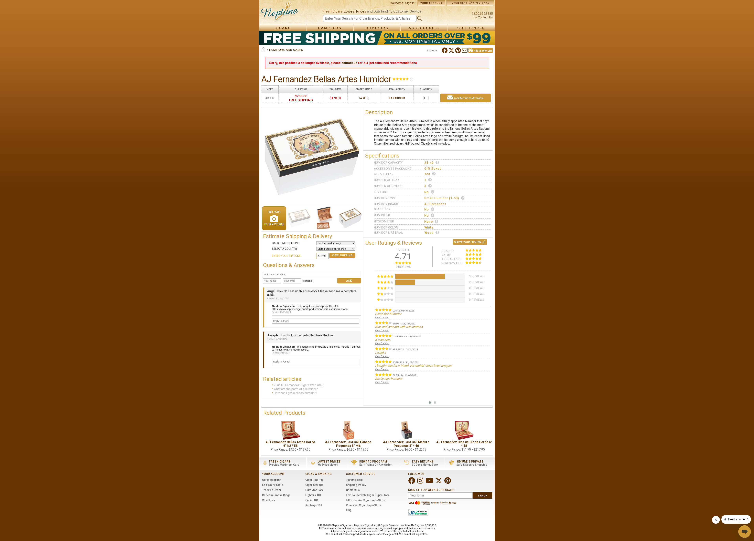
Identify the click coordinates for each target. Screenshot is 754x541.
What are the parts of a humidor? (296, 389)
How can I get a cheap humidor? (295, 393)
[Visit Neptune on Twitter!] (439, 482)
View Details (382, 317)
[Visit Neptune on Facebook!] (412, 482)
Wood (429, 233)
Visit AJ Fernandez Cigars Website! (298, 385)
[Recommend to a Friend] (465, 50)
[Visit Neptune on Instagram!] (420, 482)
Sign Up (482, 496)
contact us (349, 63)
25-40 (429, 163)
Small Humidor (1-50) (441, 198)
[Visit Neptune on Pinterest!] (448, 482)
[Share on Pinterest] (458, 50)
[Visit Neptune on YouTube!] (429, 482)
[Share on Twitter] (451, 50)
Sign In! (410, 3)
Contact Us (485, 17)
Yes (427, 174)
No (426, 192)
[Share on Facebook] (445, 50)
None (428, 221)
